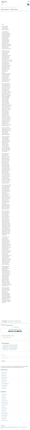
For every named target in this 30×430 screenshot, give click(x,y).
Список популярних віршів (21, 427)
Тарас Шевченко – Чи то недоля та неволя (9, 349)
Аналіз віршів (4, 388)
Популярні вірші (4, 386)
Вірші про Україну (4, 380)
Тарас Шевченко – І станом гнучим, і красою (10, 347)
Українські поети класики (7, 337)
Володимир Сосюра (5, 402)
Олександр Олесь (4, 408)
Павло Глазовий (4, 412)
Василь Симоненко (4, 400)
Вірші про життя (4, 378)
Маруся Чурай (4, 418)
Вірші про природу (4, 377)
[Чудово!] (5, 324)
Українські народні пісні (5, 383)
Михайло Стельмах (5, 420)
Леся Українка (4, 397)
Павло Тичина (4, 410)
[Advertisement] (15, 17)
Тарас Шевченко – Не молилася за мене (14, 320)
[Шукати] (28, 4)
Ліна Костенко (4, 399)
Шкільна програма (4, 385)
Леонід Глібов (4, 407)
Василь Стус (3, 405)
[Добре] (4, 324)
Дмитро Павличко (4, 415)
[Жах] (1, 324)
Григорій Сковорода (5, 413)
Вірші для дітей (4, 375)
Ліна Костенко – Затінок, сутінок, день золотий (10, 348)
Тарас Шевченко (4, 394)
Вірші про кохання (4, 372)
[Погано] (2, 324)
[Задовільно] (3, 324)
